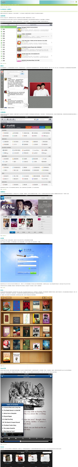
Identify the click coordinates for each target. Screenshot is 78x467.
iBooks (3, 365)
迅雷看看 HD (4, 235)
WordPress (8, 4)
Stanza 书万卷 (4, 444)
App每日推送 (4, 63)
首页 (1, 4)
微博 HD (3, 109)
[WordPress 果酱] (3, 2)
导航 (3, 4)
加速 (5, 4)
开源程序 (15, 4)
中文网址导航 (4, 189)
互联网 (12, 4)
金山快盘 (3, 287)
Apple (2, 11)
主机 (18, 4)
